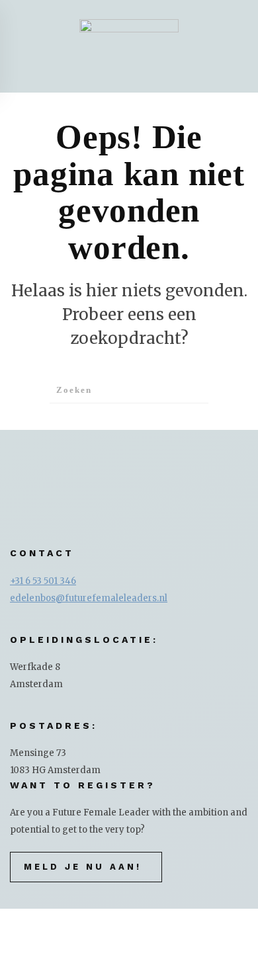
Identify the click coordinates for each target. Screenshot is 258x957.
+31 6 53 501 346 (43, 581)
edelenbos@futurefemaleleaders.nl (88, 598)
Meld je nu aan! (83, 867)
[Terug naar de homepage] (129, 46)
